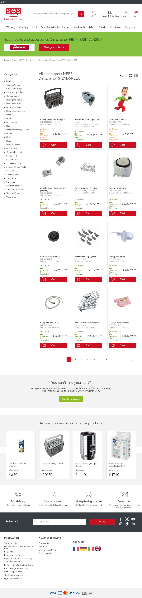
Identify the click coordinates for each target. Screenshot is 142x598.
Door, (8, 119)
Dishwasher (31, 60)
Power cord (11, 156)
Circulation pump (14, 89)
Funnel (9, 134)
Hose (8, 141)
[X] (127, 521)
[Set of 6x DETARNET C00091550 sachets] (87, 445)
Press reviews (45, 553)
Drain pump (11, 122)
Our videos (115, 27)
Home (6, 60)
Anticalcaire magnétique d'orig (53, 465)
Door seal (10, 115)
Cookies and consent (13, 575)
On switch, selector (15, 152)
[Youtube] (133, 521)
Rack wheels (11, 160)
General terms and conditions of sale (18, 548)
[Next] (130, 360)
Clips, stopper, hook (15, 92)
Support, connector (15, 186)
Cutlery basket (13, 96)
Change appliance (54, 47)
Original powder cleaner (120, 464)
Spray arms (11, 178)
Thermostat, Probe (14, 190)
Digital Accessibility (13, 578)
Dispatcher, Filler (13, 104)
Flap (8, 126)
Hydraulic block (13, 145)
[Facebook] (121, 521)
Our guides (130, 27)
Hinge (9, 137)
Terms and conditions (14, 562)
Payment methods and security (18, 559)
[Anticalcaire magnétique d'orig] (54, 445)
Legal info (8, 552)
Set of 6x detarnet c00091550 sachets (84, 465)
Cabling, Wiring (13, 85)
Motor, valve (11, 148)
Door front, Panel (14, 107)
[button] (3, 450)
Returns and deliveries (14, 555)
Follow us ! (12, 521)
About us (43, 547)
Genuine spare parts (13, 572)
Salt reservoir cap (14, 163)
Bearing (9, 81)
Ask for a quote (71, 399)
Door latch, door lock (16, 111)
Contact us (44, 543)
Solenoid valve (12, 175)
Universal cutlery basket (19, 464)
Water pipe (11, 197)
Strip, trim (10, 182)
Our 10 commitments (48, 550)
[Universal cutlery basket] (20, 445)
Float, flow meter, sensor (17, 130)
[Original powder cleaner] (121, 445)
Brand (14, 60)
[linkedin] (133, 526)
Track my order (11, 543)
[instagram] (121, 526)
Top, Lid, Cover (13, 193)
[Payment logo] (71, 593)
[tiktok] (127, 526)
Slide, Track (11, 171)
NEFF (21, 60)
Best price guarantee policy (16, 568)
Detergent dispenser (15, 100)
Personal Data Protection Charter (19, 565)
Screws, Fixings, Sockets (17, 167)
